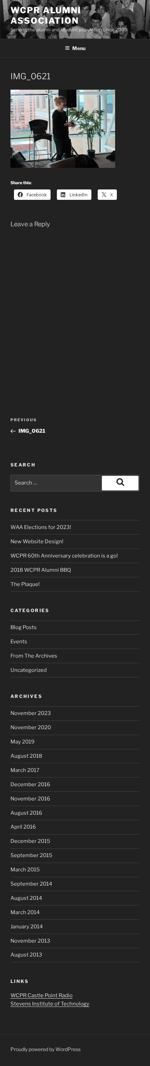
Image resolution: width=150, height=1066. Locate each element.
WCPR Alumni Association (45, 15)
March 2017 (24, 770)
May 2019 (22, 742)
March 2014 (25, 912)
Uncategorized (28, 670)
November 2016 (30, 799)
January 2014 (26, 926)
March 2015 (25, 869)
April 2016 (23, 827)
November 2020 (30, 727)
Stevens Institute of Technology (49, 1004)
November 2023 (30, 713)
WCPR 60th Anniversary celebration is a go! (64, 556)
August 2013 (26, 955)
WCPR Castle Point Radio (41, 995)
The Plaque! (25, 584)
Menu (78, 48)
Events (18, 641)
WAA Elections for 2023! (40, 527)
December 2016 (30, 784)
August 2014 (26, 898)
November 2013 (30, 941)
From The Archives (33, 656)
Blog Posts (23, 627)
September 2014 (31, 884)
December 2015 (30, 841)
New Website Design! (36, 541)
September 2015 (31, 855)
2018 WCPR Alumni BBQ (40, 570)
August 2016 (26, 813)
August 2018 (26, 756)
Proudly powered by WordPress (45, 1049)
